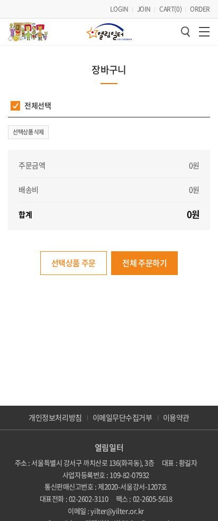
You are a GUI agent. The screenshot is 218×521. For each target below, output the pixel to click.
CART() (170, 9)
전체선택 (37, 105)
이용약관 (176, 417)
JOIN (144, 9)
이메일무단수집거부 (122, 417)
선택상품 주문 (73, 263)
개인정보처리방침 (55, 417)
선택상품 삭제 (28, 131)
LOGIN (119, 9)
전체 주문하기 (144, 263)
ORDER (200, 9)
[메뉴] (204, 31)
